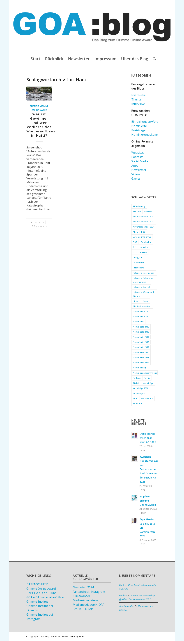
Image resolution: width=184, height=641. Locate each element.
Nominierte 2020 (141, 352)
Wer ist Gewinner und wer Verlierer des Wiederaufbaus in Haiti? (40, 124)
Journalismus (139, 262)
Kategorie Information (143, 272)
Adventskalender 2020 (143, 221)
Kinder (136, 301)
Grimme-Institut (141, 247)
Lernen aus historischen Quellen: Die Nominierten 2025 (137, 597)
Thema (136, 99)
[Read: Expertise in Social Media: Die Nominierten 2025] (134, 521)
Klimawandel (81, 596)
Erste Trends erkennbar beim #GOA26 (147, 438)
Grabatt (123, 595)
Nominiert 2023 (140, 311)
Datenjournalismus (142, 236)
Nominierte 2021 (141, 357)
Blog (143, 231)
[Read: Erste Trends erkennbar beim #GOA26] (134, 435)
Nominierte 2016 (141, 331)
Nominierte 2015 (141, 326)
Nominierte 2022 (141, 362)
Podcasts (137, 157)
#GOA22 (148, 211)
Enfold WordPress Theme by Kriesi (67, 636)
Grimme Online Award (41, 589)
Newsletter (138, 170)
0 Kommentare (39, 226)
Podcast (137, 378)
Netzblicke (138, 95)
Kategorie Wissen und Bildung (143, 294)
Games (136, 179)
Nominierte (139, 126)
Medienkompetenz (142, 306)
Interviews (138, 104)
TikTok (136, 383)
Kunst (145, 301)
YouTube (137, 403)
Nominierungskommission (145, 372)
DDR (135, 242)
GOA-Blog (44, 636)
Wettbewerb (147, 398)
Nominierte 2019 (141, 347)
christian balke (126, 605)
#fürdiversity (139, 206)
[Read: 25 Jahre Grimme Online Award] (134, 498)
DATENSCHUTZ (37, 584)
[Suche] (153, 58)
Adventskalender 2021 (143, 226)
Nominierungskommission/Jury (152, 135)
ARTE (135, 231)
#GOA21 (137, 211)
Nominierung (139, 367)
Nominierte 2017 (141, 337)
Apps (134, 166)
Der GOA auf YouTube (41, 593)
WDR (135, 398)
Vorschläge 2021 (140, 393)
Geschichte (146, 242)
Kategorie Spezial (141, 287)
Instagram (137, 257)
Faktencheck (81, 592)
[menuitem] (35, 58)
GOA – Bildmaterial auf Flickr (45, 597)
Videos (135, 174)
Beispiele (34, 106)
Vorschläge (148, 383)
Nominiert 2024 (140, 316)
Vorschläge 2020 (140, 388)
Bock (121, 585)
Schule (77, 609)
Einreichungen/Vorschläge (149, 122)
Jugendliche (138, 267)
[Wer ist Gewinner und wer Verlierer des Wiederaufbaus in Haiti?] (39, 93)
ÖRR (101, 605)
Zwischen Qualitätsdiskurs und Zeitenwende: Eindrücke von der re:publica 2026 (149, 469)
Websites (137, 153)
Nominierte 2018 (141, 342)
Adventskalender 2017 (143, 216)
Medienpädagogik (85, 605)
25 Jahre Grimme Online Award (147, 500)
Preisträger (139, 130)
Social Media (139, 161)
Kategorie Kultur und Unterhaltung (143, 280)
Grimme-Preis (140, 252)
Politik (147, 378)
